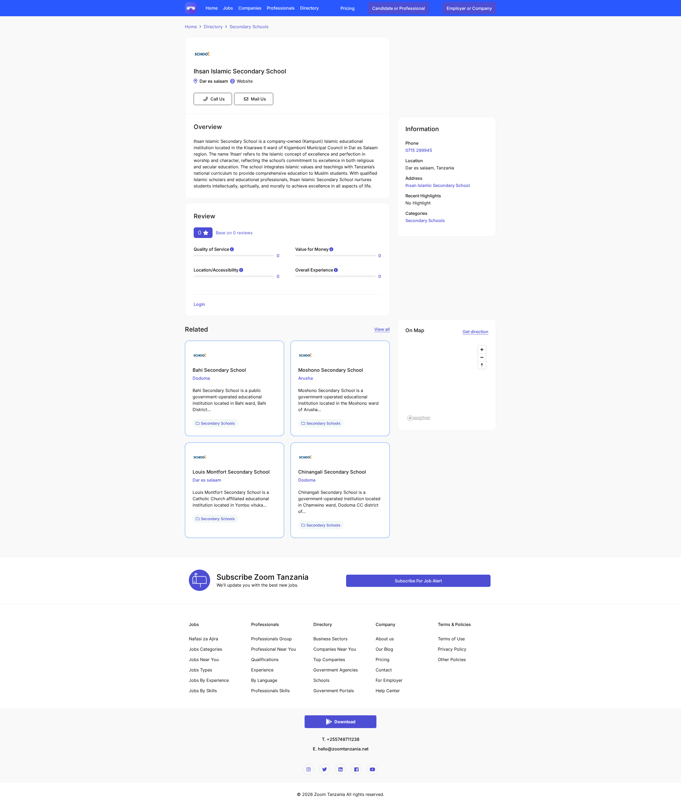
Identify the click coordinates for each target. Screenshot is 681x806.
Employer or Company (469, 8)
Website (245, 81)
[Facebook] (356, 769)
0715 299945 (418, 150)
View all (382, 329)
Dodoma (201, 378)
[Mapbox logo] (418, 418)
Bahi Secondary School (219, 370)
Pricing (347, 8)
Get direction (475, 331)
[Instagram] (308, 769)
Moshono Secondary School (330, 370)
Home (191, 26)
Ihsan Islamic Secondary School (437, 185)
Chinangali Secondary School (332, 472)
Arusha (305, 378)
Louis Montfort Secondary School (231, 472)
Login (199, 304)
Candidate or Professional (398, 8)
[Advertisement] (447, 74)
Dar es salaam (214, 81)
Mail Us (258, 99)
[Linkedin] (340, 769)
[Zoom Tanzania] (191, 7)
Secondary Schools (249, 26)
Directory (213, 26)
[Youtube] (372, 769)
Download (344, 721)
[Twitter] (324, 769)
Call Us (217, 99)
